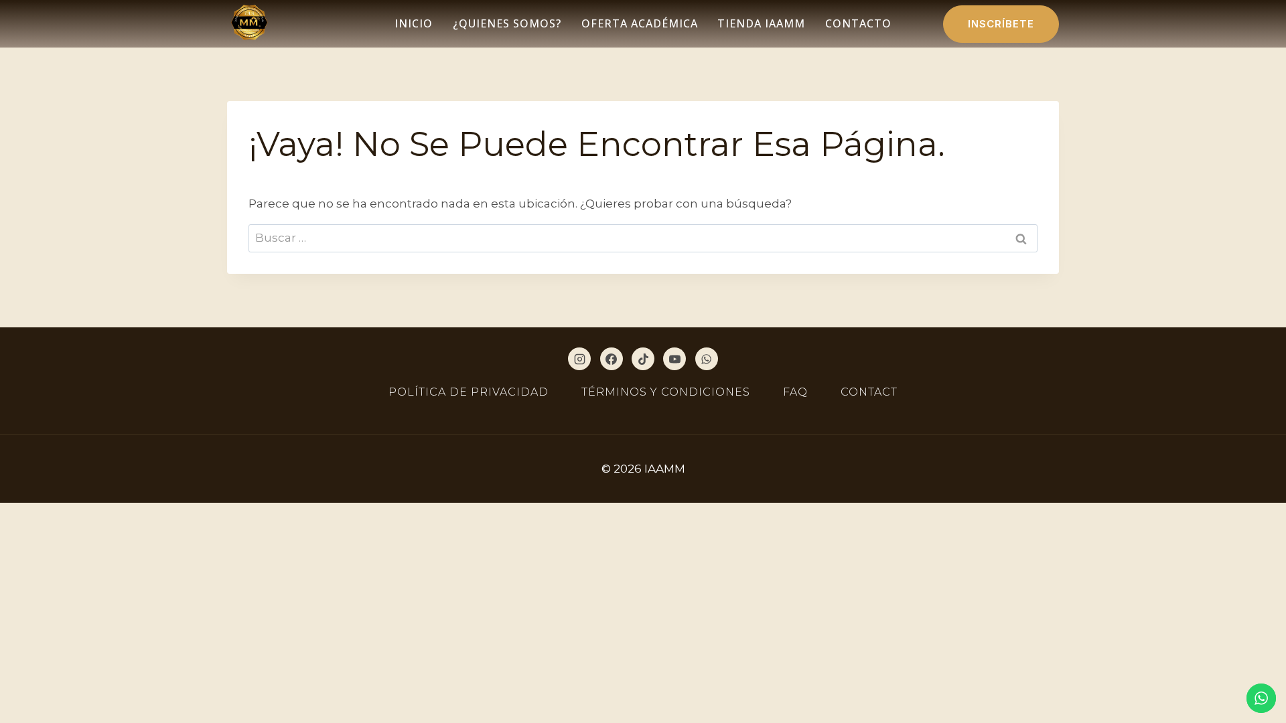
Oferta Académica (639, 23)
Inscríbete (1001, 23)
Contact (869, 392)
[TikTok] (643, 358)
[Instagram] (579, 358)
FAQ (795, 392)
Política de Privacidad (468, 392)
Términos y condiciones (665, 392)
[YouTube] (674, 358)
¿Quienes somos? (507, 23)
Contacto (858, 23)
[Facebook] (611, 358)
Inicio (414, 23)
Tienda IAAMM (761, 23)
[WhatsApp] (706, 358)
